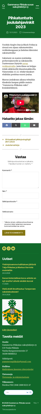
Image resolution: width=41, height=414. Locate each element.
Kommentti (7, 170)
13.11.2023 (13, 32)
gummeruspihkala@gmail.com (16, 361)
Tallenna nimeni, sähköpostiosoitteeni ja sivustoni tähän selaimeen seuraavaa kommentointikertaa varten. (18, 224)
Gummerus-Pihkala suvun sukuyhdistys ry (20, 5)
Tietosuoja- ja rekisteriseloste (15, 377)
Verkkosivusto (7, 212)
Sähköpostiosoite (9, 202)
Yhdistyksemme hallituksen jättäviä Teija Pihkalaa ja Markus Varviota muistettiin (19, 267)
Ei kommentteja (29, 32)
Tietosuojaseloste (9, 409)
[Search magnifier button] (30, 392)
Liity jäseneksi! (9, 330)
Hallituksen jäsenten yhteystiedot (17, 369)
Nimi (4, 191)
